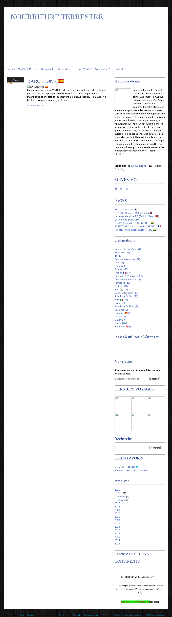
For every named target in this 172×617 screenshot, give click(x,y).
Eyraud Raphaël (140, 165)
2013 (117, 543)
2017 (117, 530)
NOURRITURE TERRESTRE (56, 17)
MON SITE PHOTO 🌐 (127, 467)
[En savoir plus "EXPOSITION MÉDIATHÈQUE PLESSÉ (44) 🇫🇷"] (123, 421)
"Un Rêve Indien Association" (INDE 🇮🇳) (136, 229)
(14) (121, 289)
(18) (121, 286)
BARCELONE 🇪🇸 (45, 81)
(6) (121, 323)
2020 (117, 520)
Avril (120, 493)
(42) (118, 255)
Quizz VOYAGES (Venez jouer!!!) (94, 69)
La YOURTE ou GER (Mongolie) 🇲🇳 (133, 213)
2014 (117, 540)
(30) (120, 266)
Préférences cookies (156, 615)
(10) (120, 303)
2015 (117, 537)
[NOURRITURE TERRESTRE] (123, 96)
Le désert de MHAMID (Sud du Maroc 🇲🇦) (137, 216)
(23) (123, 272)
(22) (129, 276)
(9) (126, 306)
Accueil (11, 69)
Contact (119, 69)
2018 (117, 526)
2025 (117, 503)
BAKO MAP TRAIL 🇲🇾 (126, 209)
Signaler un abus (91, 615)
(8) (120, 316)
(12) (126, 293)
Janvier (122, 500)
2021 (117, 516)
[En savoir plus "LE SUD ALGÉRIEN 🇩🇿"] (123, 404)
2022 (117, 513)
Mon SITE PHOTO (28, 69)
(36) (119, 262)
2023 (117, 510)
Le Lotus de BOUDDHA (127, 219)
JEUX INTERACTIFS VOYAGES (131, 470)
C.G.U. (106, 615)
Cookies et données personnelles (128, 615)
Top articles (64, 615)
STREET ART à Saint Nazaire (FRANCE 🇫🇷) (138, 226)
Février (121, 496)
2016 (117, 533)
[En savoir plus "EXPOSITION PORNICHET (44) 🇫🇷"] (139, 421)
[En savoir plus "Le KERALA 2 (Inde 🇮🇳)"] (156, 404)
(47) (122, 252)
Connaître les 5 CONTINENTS (57, 69)
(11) (126, 296)
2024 (117, 506)
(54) (128, 249)
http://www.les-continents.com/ (135, 602)
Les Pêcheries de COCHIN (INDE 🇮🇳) (134, 223)
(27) (121, 269)
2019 (117, 523)
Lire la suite (35, 105)
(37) (127, 259)
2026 (117, 489)
